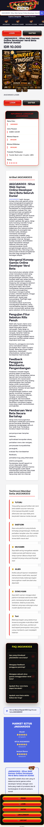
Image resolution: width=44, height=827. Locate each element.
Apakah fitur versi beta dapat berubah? (18, 687)
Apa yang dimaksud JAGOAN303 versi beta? (18, 656)
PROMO (23, 797)
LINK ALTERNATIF (23, 815)
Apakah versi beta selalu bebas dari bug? (19, 696)
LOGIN (12, 33)
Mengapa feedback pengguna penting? (17, 666)
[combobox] (20, 13)
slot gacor (22, 826)
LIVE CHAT (23, 821)
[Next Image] (40, 70)
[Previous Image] (4, 70)
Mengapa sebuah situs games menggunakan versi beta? (20, 676)
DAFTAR (32, 33)
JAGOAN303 (14, 199)
